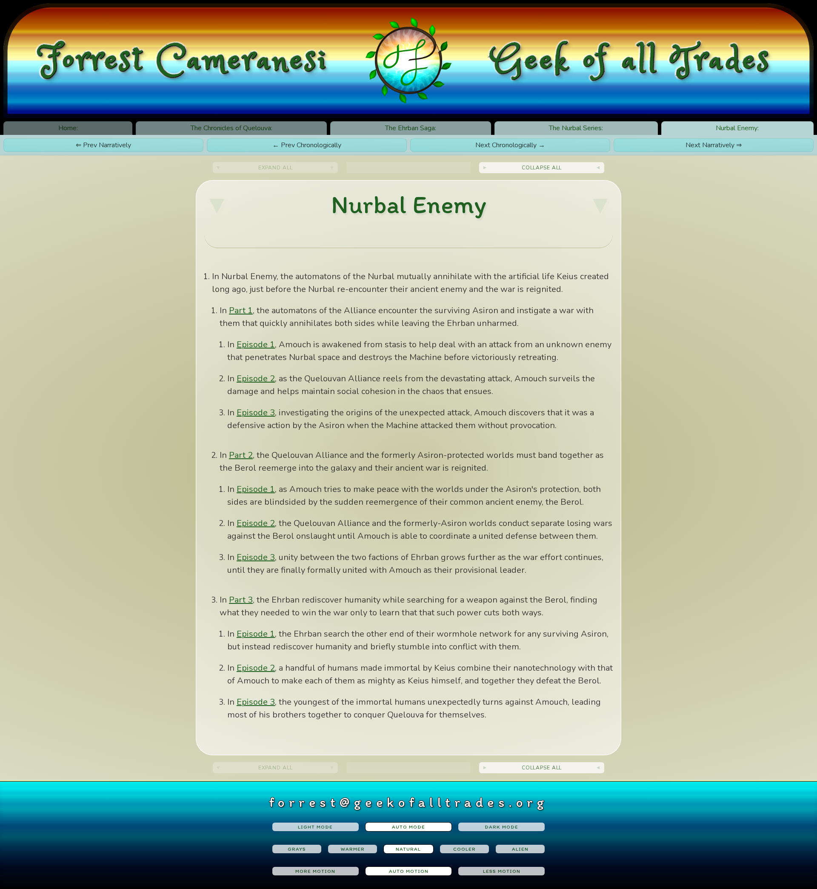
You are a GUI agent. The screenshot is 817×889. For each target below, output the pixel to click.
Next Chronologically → (510, 145)
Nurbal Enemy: (737, 128)
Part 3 (241, 600)
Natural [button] (408, 849)
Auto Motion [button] (408, 871)
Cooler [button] (464, 849)
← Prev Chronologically (306, 145)
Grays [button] (297, 849)
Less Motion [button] (501, 871)
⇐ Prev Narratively (103, 145)
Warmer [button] (353, 849)
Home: (68, 128)
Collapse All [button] (542, 167)
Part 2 (241, 455)
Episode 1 (256, 344)
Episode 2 (256, 378)
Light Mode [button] (315, 827)
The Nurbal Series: (576, 128)
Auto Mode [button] (408, 827)
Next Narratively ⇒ (714, 145)
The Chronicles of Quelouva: (231, 128)
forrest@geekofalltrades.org (408, 802)
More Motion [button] (315, 871)
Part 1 (241, 310)
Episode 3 (256, 412)
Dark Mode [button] (501, 827)
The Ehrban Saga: (410, 128)
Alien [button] (520, 849)
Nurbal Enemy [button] (408, 204)
